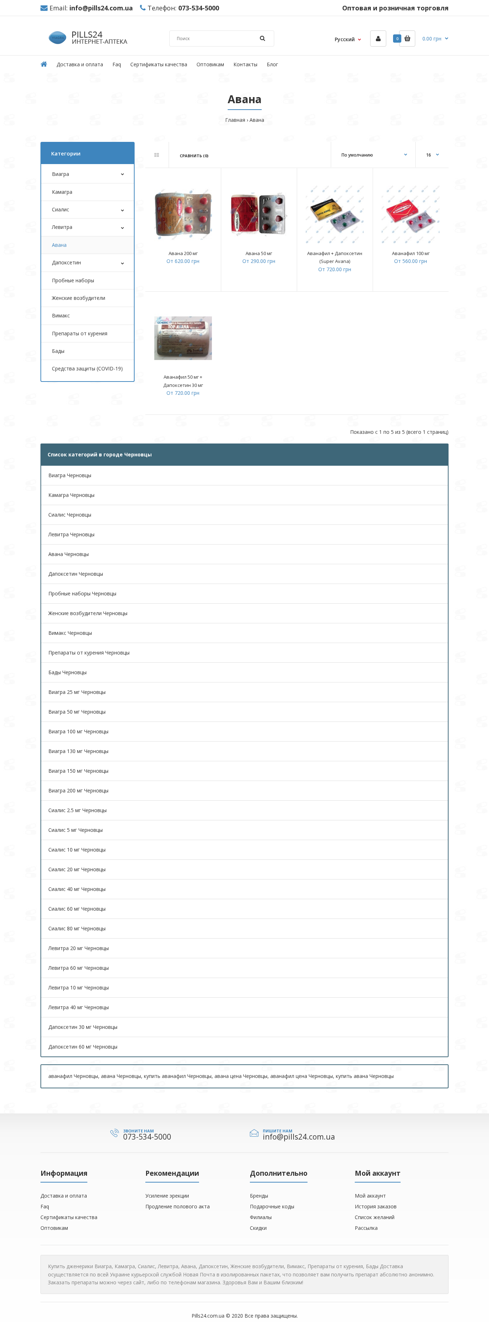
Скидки (258, 1227)
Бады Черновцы (67, 672)
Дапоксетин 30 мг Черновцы (82, 1026)
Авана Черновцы (68, 554)
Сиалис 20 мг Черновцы (77, 869)
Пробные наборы (73, 280)
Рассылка (366, 1227)
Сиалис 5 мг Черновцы (75, 829)
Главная (235, 119)
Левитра (62, 227)
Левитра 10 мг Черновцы (78, 987)
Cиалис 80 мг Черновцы (77, 928)
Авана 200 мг (183, 253)
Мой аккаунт (370, 1195)
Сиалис (60, 209)
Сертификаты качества (68, 1217)
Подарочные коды (272, 1206)
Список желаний (374, 1217)
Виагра (60, 174)
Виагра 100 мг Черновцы (78, 731)
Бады (58, 350)
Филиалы (261, 1217)
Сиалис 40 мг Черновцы (77, 889)
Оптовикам (54, 1227)
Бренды (259, 1195)
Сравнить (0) (194, 155)
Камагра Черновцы (71, 495)
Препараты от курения (79, 333)
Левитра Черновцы (71, 534)
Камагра (62, 191)
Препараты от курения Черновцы (89, 652)
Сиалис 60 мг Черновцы (77, 908)
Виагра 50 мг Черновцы (77, 711)
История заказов (376, 1206)
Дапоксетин (66, 262)
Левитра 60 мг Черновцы (78, 967)
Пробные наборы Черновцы (82, 593)
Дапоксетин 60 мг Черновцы (82, 1046)
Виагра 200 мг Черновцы (78, 790)
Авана (257, 119)
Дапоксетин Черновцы (75, 573)
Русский (345, 39)
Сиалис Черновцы (69, 514)
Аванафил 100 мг (411, 253)
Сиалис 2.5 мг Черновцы (77, 810)
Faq (44, 1206)
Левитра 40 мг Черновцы (78, 1007)
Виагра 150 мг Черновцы (78, 770)
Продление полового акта (177, 1206)
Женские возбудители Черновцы (87, 613)
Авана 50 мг (259, 253)
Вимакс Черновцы (70, 632)
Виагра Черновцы (69, 475)
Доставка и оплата (63, 1195)
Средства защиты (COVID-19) (87, 368)
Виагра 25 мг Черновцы (77, 692)
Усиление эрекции (167, 1195)
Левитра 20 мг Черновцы (78, 948)
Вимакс (61, 315)
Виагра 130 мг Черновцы (78, 751)
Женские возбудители (78, 297)
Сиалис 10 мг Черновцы (77, 849)
